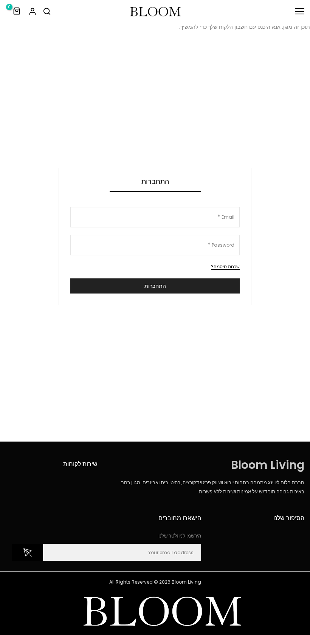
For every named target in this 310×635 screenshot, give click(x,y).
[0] (17, 11)
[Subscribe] (27, 552)
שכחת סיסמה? (225, 266)
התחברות (155, 286)
